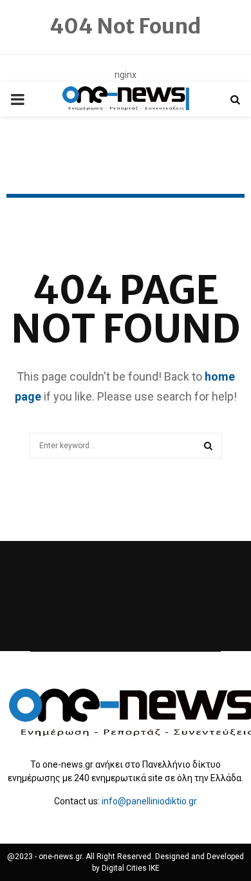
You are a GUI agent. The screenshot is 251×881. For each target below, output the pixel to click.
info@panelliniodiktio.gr (149, 801)
